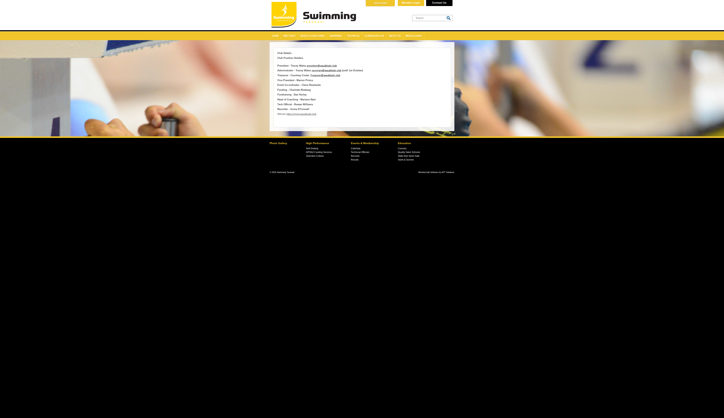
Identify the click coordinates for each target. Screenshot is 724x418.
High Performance (317, 143)
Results (355, 159)
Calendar (355, 148)
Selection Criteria (315, 156)
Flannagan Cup (374, 36)
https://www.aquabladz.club (301, 114)
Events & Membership (365, 143)
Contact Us (439, 2)
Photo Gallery (278, 143)
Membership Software (428, 172)
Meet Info (289, 36)
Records (355, 156)
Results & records (312, 36)
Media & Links (414, 36)
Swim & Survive (406, 159)
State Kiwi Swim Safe (409, 156)
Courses (402, 148)
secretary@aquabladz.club (326, 70)
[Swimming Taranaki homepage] (314, 26)
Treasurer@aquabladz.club (325, 75)
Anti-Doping (312, 148)
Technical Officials (360, 152)
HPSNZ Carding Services (319, 152)
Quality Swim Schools (409, 152)
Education (404, 143)
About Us (395, 36)
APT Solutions (448, 172)
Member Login (411, 2)
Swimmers (335, 36)
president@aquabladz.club (322, 65)
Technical (353, 36)
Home (275, 36)
